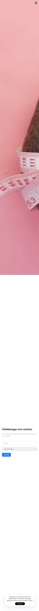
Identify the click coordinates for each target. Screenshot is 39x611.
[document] (19, 305)
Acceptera (20, 603)
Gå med (6, 455)
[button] (36, 3)
